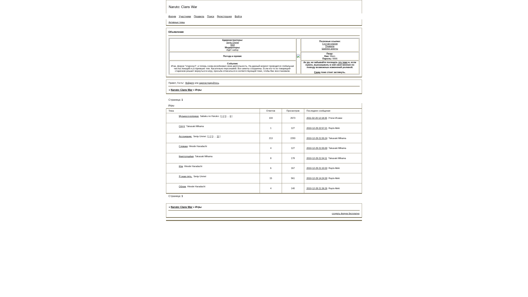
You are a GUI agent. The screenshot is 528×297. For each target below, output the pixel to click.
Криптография (186, 156)
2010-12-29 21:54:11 (316, 158)
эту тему (343, 62)
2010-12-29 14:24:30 (316, 178)
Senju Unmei (232, 42)
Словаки (183, 146)
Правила (329, 46)
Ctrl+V (182, 126)
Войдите (189, 83)
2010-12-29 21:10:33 (316, 168)
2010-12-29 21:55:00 (316, 148)
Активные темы (177, 22)
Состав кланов (330, 43)
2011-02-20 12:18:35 (316, 118)
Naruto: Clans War (181, 89)
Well (232, 45)
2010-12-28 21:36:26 (316, 188)
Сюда (317, 72)
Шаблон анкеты (330, 48)
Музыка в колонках (189, 116)
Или (181, 166)
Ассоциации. (185, 136)
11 (218, 136)
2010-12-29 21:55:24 (316, 138)
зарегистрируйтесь (209, 83)
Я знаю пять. (185, 176)
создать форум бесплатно (345, 213)
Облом (182, 186)
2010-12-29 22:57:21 (316, 128)
